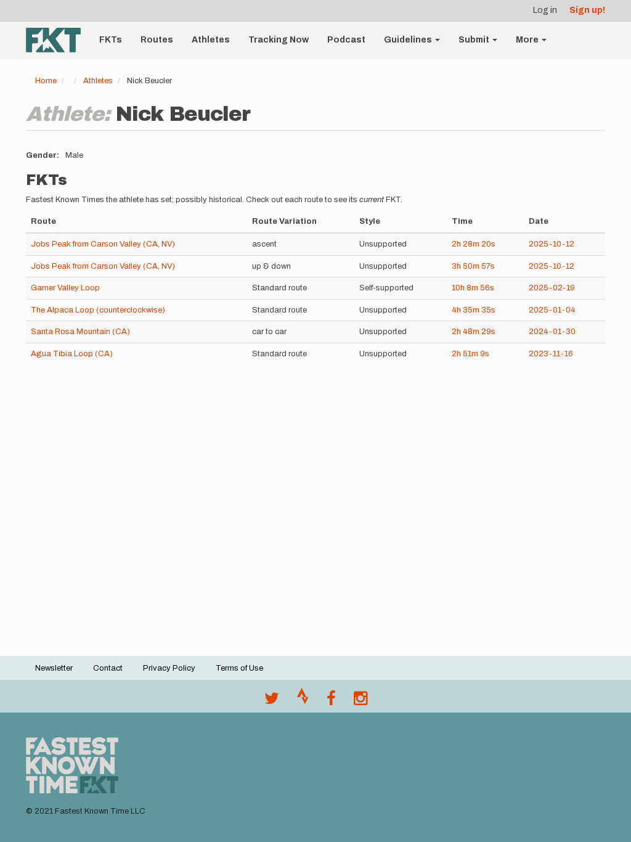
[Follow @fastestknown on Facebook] (331, 701)
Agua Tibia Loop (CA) (72, 353)
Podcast (346, 39)
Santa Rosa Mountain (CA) (80, 331)
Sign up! (587, 10)
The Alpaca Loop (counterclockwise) (98, 310)
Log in (545, 10)
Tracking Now (278, 39)
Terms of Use (239, 668)
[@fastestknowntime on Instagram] (360, 701)
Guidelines (409, 39)
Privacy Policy (169, 668)
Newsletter (54, 668)
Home (46, 80)
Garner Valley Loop (65, 288)
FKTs (110, 39)
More (528, 39)
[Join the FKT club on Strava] (303, 701)
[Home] (58, 40)
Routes (156, 39)
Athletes (211, 39)
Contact (108, 668)
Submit (474, 39)
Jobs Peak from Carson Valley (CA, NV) (103, 244)
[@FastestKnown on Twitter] (271, 701)
